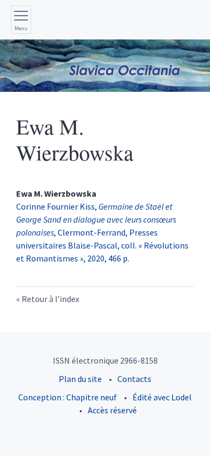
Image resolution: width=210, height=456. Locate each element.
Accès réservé (112, 410)
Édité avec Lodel (162, 397)
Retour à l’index (50, 298)
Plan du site (80, 378)
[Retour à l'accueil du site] (105, 65)
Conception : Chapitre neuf (67, 397)
